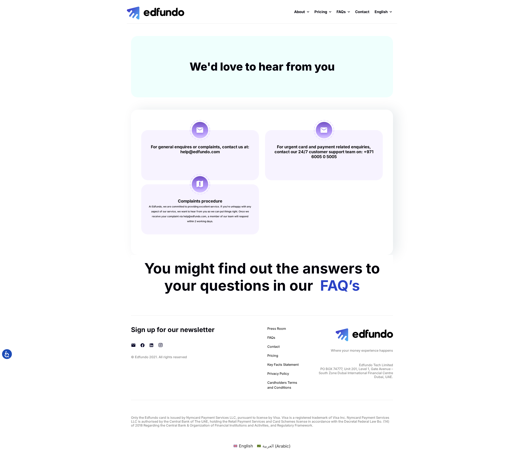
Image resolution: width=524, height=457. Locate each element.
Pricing (272, 355)
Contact (273, 346)
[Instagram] (160, 345)
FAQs (271, 337)
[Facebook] (142, 345)
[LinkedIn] (151, 345)
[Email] (133, 345)
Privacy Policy (278, 373)
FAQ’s (340, 285)
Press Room (276, 328)
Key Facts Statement (283, 364)
